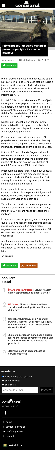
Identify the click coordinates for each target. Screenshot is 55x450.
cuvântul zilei (15, 445)
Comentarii (30, 265)
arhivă (9, 422)
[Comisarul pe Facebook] (5, 413)
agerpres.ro (10, 60)
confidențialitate (14, 431)
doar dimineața (12, 380)
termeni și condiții (15, 426)
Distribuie (11, 65)
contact (10, 436)
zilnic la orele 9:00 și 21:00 (18, 376)
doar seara (10, 384)
